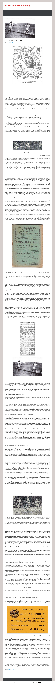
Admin (13, 42)
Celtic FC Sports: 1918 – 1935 (14, 40)
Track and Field (14, 669)
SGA (31, 14)
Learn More (36, 682)
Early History (9, 669)
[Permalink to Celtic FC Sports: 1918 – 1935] (27, 28)
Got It (39, 682)
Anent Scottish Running (17, 5)
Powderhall (25, 14)
